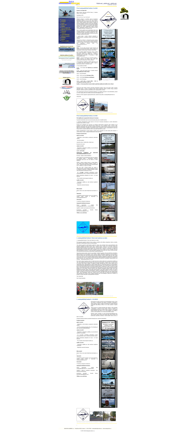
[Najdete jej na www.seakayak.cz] (66, 52)
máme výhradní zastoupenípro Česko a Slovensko (66, 60)
